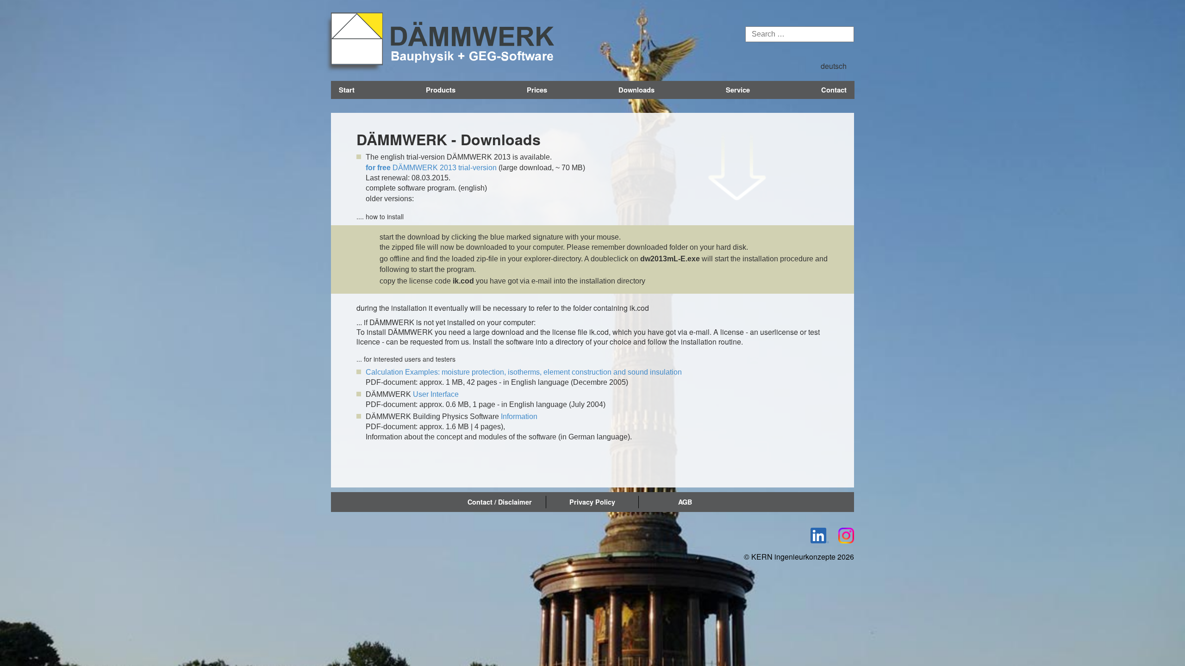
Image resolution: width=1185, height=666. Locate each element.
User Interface (436, 394)
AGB (685, 501)
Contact (834, 90)
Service (738, 90)
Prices (537, 90)
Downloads (636, 90)
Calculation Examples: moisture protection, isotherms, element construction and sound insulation (524, 372)
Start (347, 90)
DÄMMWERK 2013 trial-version (431, 168)
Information (519, 416)
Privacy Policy (592, 501)
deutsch (834, 66)
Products (440, 90)
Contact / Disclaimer (500, 501)
